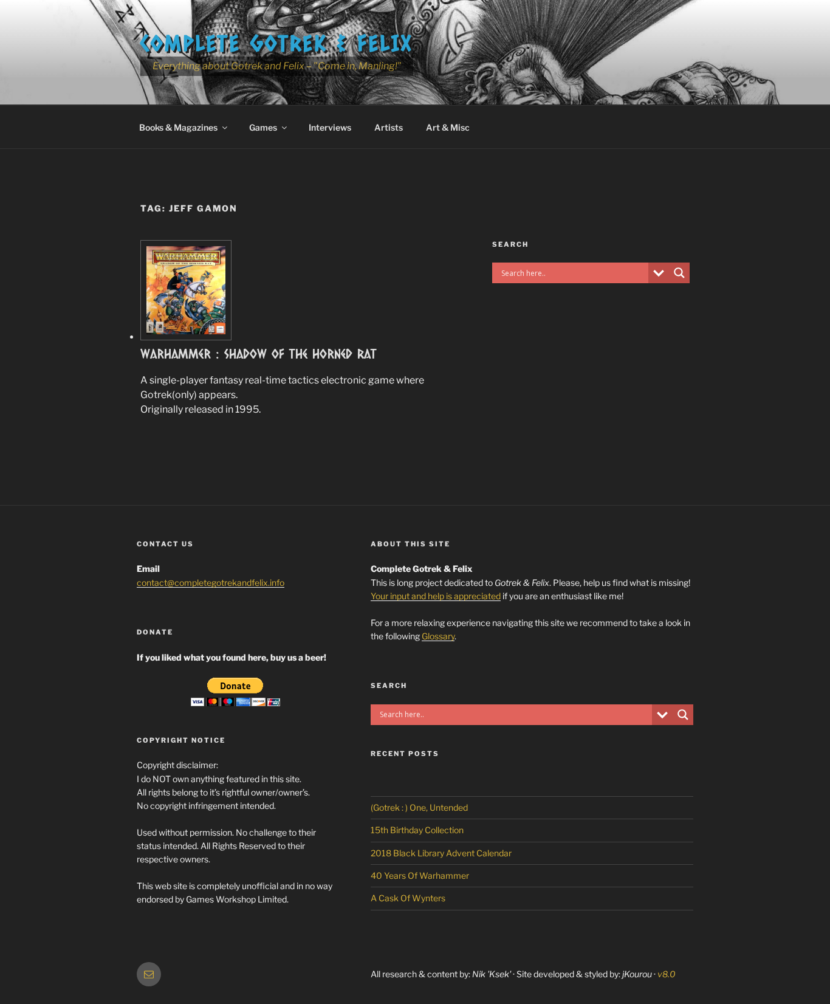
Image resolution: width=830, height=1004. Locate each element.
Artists (388, 127)
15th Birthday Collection (417, 830)
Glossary (438, 636)
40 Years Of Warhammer (420, 875)
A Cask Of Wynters (408, 898)
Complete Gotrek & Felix (276, 42)
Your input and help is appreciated (436, 596)
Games (263, 127)
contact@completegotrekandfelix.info (210, 582)
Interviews (330, 127)
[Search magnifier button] (679, 273)
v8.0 (666, 974)
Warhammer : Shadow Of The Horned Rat (258, 353)
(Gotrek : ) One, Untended (419, 807)
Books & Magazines (178, 127)
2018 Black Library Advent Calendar (441, 853)
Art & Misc (448, 127)
